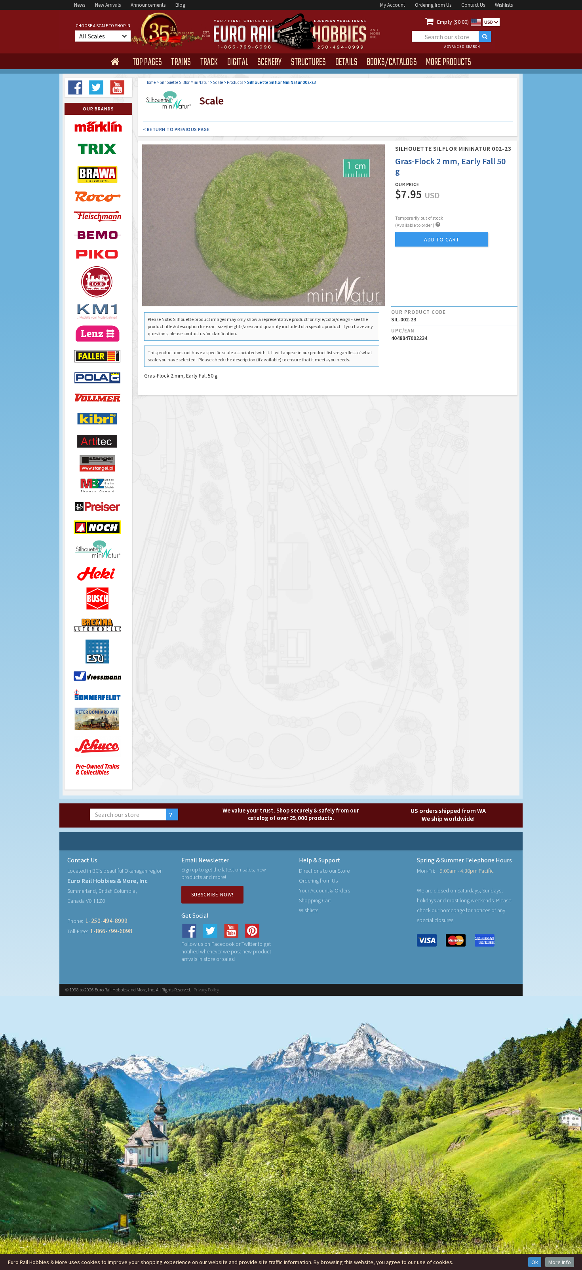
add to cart (441, 239)
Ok (534, 1262)
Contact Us (473, 5)
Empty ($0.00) (453, 21)
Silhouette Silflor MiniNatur (184, 82)
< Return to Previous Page (176, 129)
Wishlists (504, 5)
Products (235, 82)
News (79, 5)
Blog (180, 5)
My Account (392, 5)
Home (150, 82)
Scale (218, 82)
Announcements (148, 5)
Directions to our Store (324, 870)
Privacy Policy (206, 990)
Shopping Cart (315, 900)
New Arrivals (108, 5)
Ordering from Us (433, 5)
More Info (559, 1262)
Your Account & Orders (324, 890)
